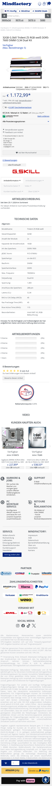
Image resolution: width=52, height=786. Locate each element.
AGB (30, 538)
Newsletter (7, 550)
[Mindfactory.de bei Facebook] (23, 625)
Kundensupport (9, 548)
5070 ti (31, 20)
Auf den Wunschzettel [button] (27, 152)
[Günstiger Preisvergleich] (19, 573)
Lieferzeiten (7, 540)
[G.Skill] (26, 171)
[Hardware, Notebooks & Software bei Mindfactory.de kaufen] (17, 4)
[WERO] (26, 600)
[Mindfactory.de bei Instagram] (18, 625)
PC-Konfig (12, 11)
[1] (12, 771)
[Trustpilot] (33, 573)
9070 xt (19, 20)
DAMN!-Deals (40, 11)
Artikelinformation (11, 180)
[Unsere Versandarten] (26, 613)
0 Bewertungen (10, 160)
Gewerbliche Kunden (11, 545)
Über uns (32, 545)
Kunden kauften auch (12, 191)
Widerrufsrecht (9, 535)
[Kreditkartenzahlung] (42, 595)
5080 (42, 20)
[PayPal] (42, 586)
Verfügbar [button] (14, 46)
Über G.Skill (32, 191)
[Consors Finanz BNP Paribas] (26, 595)
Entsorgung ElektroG (11, 543)
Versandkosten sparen (14, 129)
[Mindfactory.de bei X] (34, 625)
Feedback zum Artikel (14, 132)
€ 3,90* (20, 107)
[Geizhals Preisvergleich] (6, 573)
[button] (4, 16)
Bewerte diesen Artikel (13, 378)
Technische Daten (11, 186)
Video (27, 186)
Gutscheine (32, 548)
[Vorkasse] (10, 595)
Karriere (31, 550)
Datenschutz (33, 540)
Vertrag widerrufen (12, 554)
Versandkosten (25, 100)
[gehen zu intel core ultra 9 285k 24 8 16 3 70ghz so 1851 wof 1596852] (37, 448)
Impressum (33, 535)
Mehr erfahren (43, 116)
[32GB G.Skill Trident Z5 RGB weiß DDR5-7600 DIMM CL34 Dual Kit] (26, 67)
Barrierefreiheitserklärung (38, 543)
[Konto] (44, 3)
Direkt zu (34, 770)
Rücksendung (8, 538)
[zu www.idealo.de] (46, 573)
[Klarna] (26, 586)
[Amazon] (10, 586)
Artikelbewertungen (34, 180)
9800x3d (6, 20)
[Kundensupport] (39, 3)
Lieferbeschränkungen (12, 102)
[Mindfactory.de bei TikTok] (28, 625)
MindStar (25, 11)
